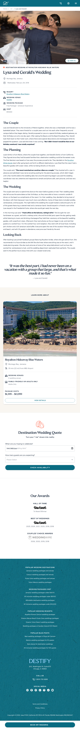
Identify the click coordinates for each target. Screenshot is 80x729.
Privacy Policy (40, 708)
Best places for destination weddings (40, 644)
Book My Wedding (39, 725)
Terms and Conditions (40, 704)
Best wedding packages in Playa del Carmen (40, 636)
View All (72, 61)
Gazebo (9, 100)
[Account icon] (68, 3)
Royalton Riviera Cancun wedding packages (40, 614)
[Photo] (40, 37)
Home (5, 9)
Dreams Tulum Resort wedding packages (40, 622)
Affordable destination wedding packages (40, 600)
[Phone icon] (60, 3)
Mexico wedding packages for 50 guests (40, 640)
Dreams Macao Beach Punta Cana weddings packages (40, 618)
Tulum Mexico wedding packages (40, 582)
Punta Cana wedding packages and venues (40, 578)
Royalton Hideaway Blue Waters (18, 94)
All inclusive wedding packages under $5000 (40, 596)
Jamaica (19, 79)
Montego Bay (11, 79)
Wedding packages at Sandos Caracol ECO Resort (40, 626)
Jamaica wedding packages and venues (40, 571)
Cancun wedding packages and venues (40, 575)
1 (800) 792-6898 (41, 679)
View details (44, 400)
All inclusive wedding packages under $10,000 (40, 604)
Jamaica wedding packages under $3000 (40, 593)
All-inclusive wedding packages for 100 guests (40, 648)
